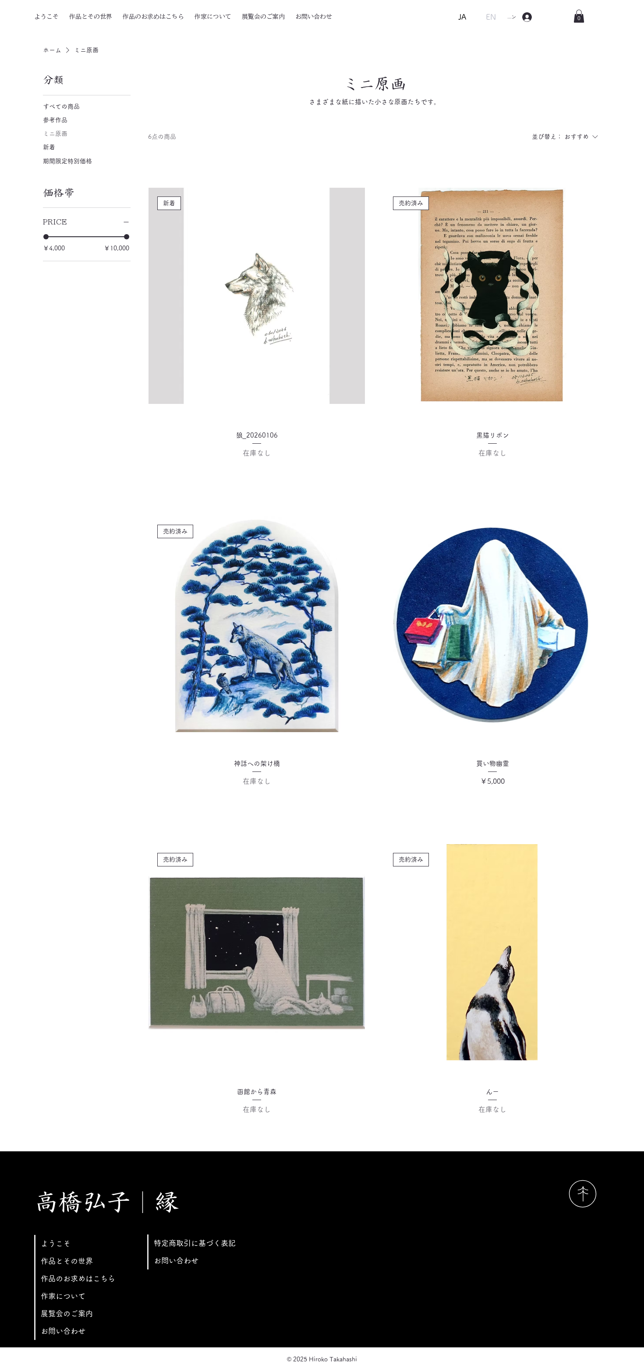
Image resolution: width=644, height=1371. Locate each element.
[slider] (46, 236)
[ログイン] (527, 17)
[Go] (583, 1194)
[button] (578, 16)
